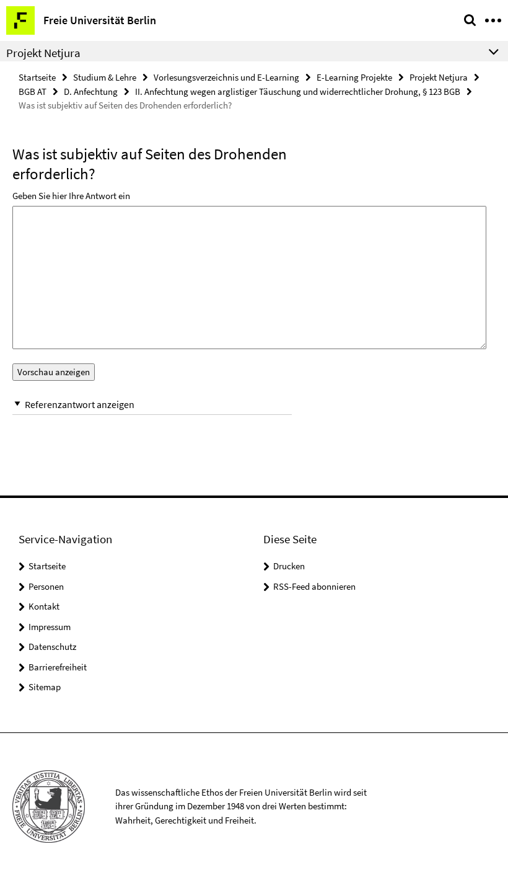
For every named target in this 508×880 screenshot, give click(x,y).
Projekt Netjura (438, 77)
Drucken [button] (289, 566)
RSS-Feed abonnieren (314, 586)
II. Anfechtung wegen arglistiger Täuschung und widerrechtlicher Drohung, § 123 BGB (297, 91)
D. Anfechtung (91, 91)
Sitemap (44, 687)
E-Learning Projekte (354, 77)
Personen (46, 586)
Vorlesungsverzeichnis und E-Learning (226, 77)
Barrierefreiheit (57, 667)
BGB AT (32, 91)
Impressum (49, 627)
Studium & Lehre (104, 77)
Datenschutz (52, 646)
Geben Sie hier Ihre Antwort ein (71, 196)
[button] (152, 405)
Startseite (37, 77)
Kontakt (43, 606)
